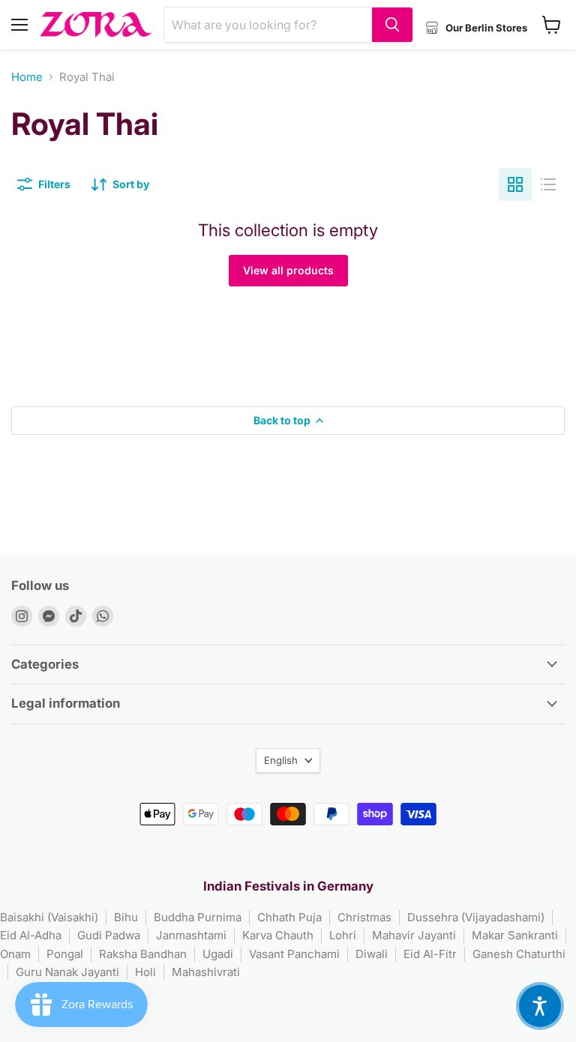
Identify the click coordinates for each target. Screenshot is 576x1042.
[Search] (392, 24)
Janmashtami (191, 935)
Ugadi (217, 954)
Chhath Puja (289, 917)
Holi (145, 972)
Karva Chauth (278, 935)
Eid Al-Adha (31, 935)
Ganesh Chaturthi (519, 954)
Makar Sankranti (515, 935)
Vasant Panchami (294, 954)
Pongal (64, 954)
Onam (15, 954)
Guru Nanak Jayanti (67, 972)
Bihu (126, 917)
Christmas (365, 917)
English (281, 760)
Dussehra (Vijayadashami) (475, 917)
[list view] (548, 184)
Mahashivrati (206, 972)
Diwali (372, 954)
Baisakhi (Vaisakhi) (49, 917)
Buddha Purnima (198, 917)
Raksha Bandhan (143, 954)
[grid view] (515, 184)
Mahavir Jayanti (414, 935)
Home (27, 76)
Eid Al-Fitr (430, 954)
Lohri (342, 935)
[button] (540, 1006)
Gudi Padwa (108, 935)
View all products (288, 270)
